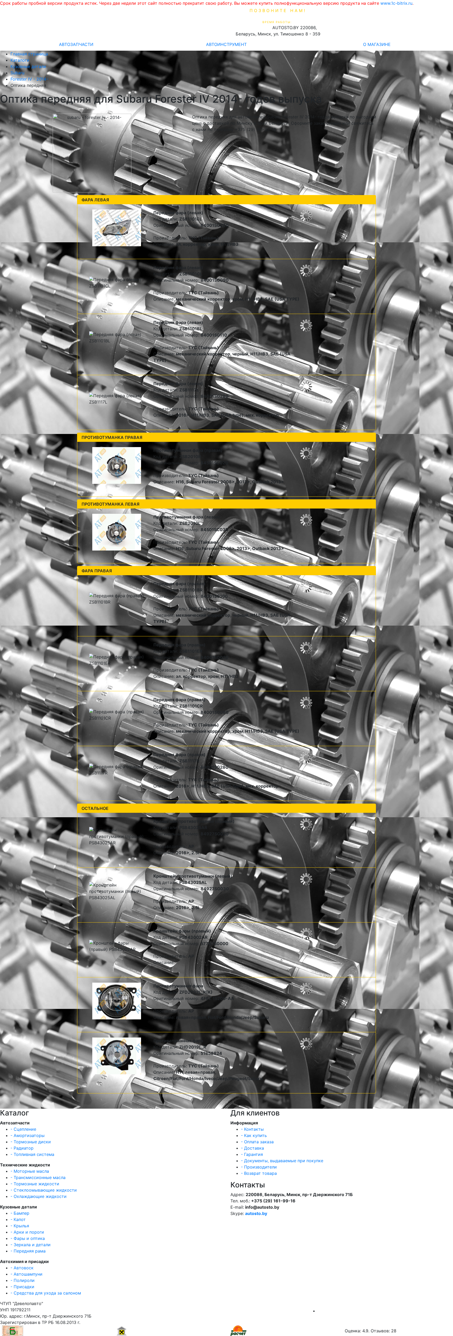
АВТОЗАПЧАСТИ (76, 44)
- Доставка (252, 1148)
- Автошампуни (26, 1274)
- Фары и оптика (27, 1238)
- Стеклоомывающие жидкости (43, 1190)
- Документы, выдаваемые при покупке (282, 1160)
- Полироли (22, 1280)
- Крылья (19, 1225)
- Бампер (19, 1213)
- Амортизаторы (27, 1135)
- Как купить (254, 1135)
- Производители (259, 1167)
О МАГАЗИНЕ (377, 44)
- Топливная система (32, 1154)
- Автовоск (22, 1267)
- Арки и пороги (27, 1232)
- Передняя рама (28, 1251)
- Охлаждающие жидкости (38, 1196)
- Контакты (252, 1129)
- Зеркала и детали (30, 1244)
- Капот (18, 1219)
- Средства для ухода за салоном (45, 1293)
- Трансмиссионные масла (38, 1177)
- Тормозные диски (30, 1141)
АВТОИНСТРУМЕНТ (226, 44)
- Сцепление (23, 1129)
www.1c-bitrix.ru (396, 3)
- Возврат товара (259, 1173)
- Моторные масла (29, 1171)
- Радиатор (22, 1148)
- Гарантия (252, 1154)
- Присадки (22, 1286)
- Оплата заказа (257, 1141)
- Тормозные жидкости (34, 1183)
